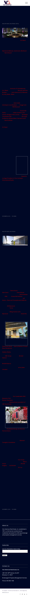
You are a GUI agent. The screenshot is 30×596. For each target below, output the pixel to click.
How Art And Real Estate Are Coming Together (12, 225)
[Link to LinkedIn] (24, 594)
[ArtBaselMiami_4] (15, 33)
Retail (17, 23)
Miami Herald (10, 212)
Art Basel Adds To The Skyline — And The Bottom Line (14, 18)
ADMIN (14, 216)
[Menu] (26, 3)
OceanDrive (10, 505)
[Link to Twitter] (22, 594)
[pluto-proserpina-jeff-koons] (15, 240)
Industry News (5, 23)
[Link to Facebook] (20, 594)
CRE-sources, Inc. (5, 592)
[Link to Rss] (27, 594)
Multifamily (13, 23)
